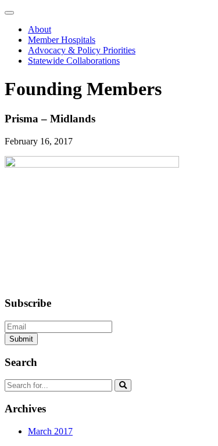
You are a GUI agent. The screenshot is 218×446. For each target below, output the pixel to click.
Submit (21, 339)
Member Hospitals (61, 40)
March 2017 (50, 431)
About (39, 29)
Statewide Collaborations (74, 61)
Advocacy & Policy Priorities (81, 50)
